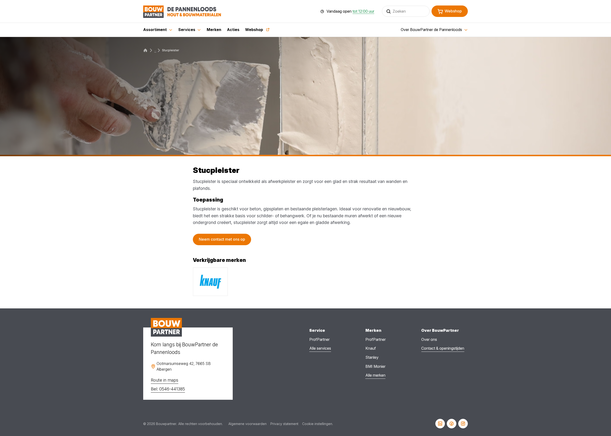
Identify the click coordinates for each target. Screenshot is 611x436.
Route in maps (164, 380)
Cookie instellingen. (317, 424)
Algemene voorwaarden (247, 424)
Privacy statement (284, 424)
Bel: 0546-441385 (168, 388)
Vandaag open (350, 11)
